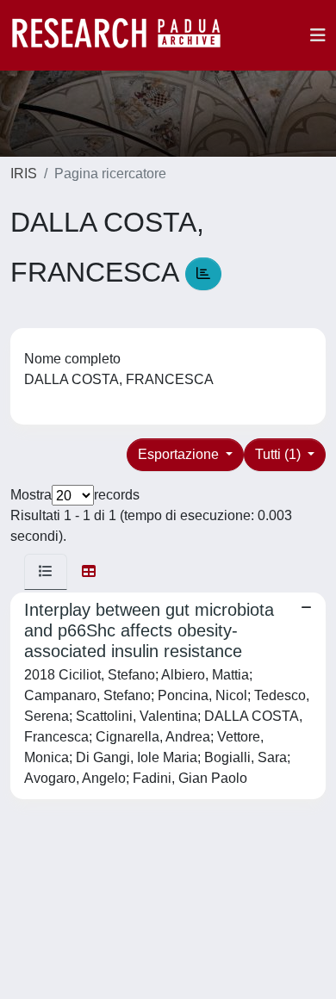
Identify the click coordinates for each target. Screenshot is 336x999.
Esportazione (180, 454)
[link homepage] (125, 35)
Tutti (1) (279, 454)
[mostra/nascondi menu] (318, 35)
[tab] (45, 572)
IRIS (23, 173)
